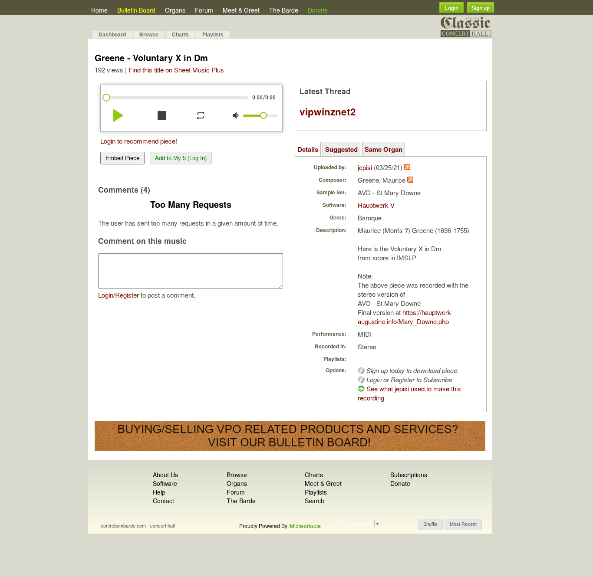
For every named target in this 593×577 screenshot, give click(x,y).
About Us (165, 474)
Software (165, 483)
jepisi (365, 167)
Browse (148, 35)
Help (159, 492)
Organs (175, 10)
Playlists (213, 35)
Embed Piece (122, 158)
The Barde (283, 10)
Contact (163, 500)
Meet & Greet (241, 10)
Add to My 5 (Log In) (181, 158)
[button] (430, 524)
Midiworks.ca (305, 525)
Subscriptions (408, 474)
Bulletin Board (136, 10)
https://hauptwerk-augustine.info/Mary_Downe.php (405, 317)
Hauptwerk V (376, 205)
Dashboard (112, 35)
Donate (318, 10)
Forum (204, 10)
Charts (180, 35)
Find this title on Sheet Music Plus (176, 69)
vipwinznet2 (328, 111)
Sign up (480, 8)
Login (451, 8)
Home (99, 10)
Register (127, 294)
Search (314, 500)
